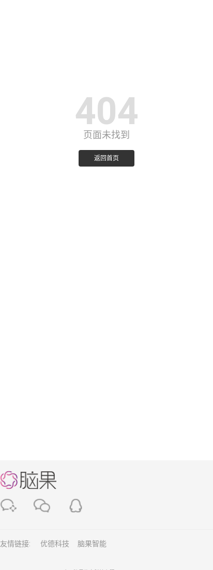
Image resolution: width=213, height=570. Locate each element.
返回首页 (106, 158)
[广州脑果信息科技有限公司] (28, 15)
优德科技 (54, 543)
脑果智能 (92, 543)
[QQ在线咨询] (75, 505)
